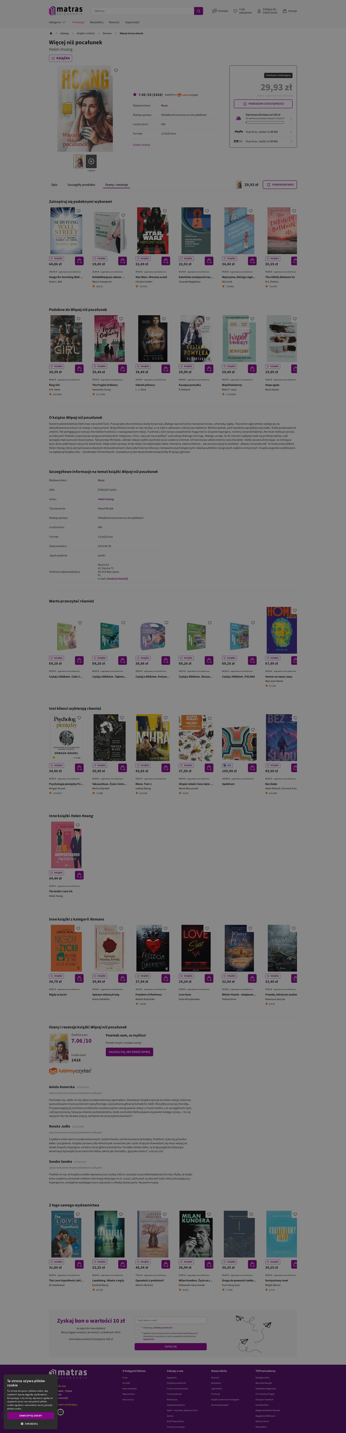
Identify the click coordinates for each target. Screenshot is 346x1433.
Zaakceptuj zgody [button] (30, 1415)
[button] (30, 1423)
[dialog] (31, 1401)
